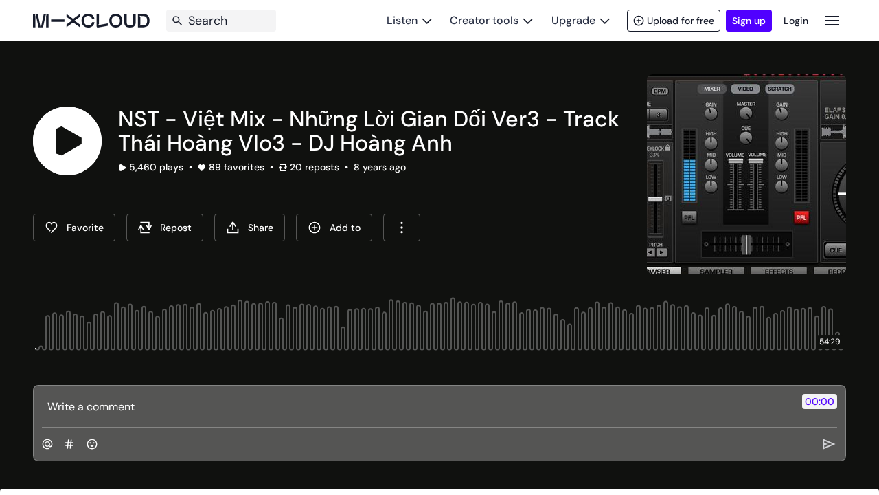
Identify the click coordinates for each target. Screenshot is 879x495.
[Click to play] (67, 141)
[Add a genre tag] (69, 444)
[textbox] (416, 406)
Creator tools (484, 20)
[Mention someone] (47, 444)
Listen (402, 20)
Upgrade (573, 20)
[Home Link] (91, 21)
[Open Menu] (832, 20)
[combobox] (401, 227)
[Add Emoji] (92, 444)
